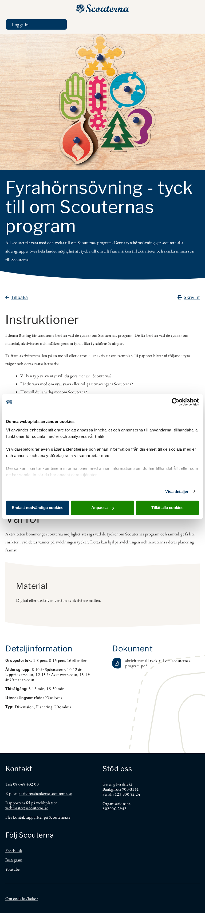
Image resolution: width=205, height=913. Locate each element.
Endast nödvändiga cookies (37, 507)
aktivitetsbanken (33, 793)
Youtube (12, 869)
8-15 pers (57, 660)
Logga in (20, 24)
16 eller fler (77, 660)
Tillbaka (19, 297)
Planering (44, 707)
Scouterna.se (59, 817)
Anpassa (99, 507)
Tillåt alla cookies (167, 507)
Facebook (13, 850)
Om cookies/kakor (21, 898)
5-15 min (36, 688)
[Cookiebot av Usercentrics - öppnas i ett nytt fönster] (175, 402)
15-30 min (55, 688)
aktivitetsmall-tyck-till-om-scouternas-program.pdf (158, 663)
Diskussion (24, 707)
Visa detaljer (176, 491)
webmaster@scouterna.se (26, 808)
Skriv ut (192, 297)
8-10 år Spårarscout (48, 669)
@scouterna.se (59, 793)
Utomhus (62, 707)
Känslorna (54, 697)
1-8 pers (40, 660)
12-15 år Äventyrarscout (56, 674)
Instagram (13, 860)
